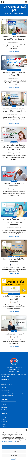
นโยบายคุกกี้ (4, 441)
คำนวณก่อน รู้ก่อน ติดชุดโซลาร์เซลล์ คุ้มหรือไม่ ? (14, 74)
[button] (25, 430)
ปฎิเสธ (14, 451)
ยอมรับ (14, 447)
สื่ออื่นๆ (17, 256)
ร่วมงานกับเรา (4, 407)
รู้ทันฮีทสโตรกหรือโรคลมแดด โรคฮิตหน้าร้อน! (14, 184)
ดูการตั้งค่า (14, 456)
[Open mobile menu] (26, 2)
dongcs (14, 265)
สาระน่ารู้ (9, 70)
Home (6, 13)
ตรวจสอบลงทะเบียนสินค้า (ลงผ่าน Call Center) (12, 393)
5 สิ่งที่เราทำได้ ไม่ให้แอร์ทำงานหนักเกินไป (14, 297)
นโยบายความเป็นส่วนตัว (12, 441)
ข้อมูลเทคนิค (13, 256)
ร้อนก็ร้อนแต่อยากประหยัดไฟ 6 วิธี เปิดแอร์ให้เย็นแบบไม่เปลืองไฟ (14, 110)
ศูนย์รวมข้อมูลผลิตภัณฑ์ (6, 385)
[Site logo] (2, 2)
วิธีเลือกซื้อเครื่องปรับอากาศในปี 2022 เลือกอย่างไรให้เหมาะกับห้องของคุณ (14, 222)
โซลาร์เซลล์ (14, 70)
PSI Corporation (13, 42)
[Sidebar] (2, 141)
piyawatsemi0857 (14, 114)
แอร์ (14, 34)
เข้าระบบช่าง (3, 387)
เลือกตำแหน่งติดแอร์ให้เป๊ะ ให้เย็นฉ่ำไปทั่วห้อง (14, 260)
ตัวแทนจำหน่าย (4, 410)
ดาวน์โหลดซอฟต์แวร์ (5, 390)
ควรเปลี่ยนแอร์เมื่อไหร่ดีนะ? (14, 334)
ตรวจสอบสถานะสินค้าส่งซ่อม (7, 396)
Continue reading (14, 51)
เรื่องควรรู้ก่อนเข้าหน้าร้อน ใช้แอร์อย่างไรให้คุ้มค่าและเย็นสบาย (14, 37)
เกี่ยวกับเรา (3, 404)
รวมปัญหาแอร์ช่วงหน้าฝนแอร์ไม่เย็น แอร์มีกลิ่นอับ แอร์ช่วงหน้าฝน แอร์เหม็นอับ (14, 147)
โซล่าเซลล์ (18, 70)
